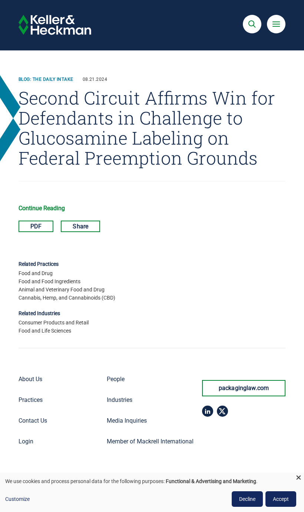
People (116, 379)
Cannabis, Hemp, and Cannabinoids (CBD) (67, 298)
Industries (119, 399)
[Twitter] (222, 411)
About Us (30, 379)
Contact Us (33, 420)
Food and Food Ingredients (49, 281)
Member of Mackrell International (150, 441)
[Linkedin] (207, 411)
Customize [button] (17, 499)
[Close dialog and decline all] (298, 477)
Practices (31, 399)
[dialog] (152, 492)
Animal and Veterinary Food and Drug (62, 290)
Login (26, 441)
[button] (252, 24)
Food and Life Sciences (45, 331)
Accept (281, 499)
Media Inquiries (127, 420)
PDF (36, 226)
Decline (247, 499)
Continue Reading (42, 208)
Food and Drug (36, 273)
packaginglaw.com (244, 388)
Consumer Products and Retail (54, 323)
